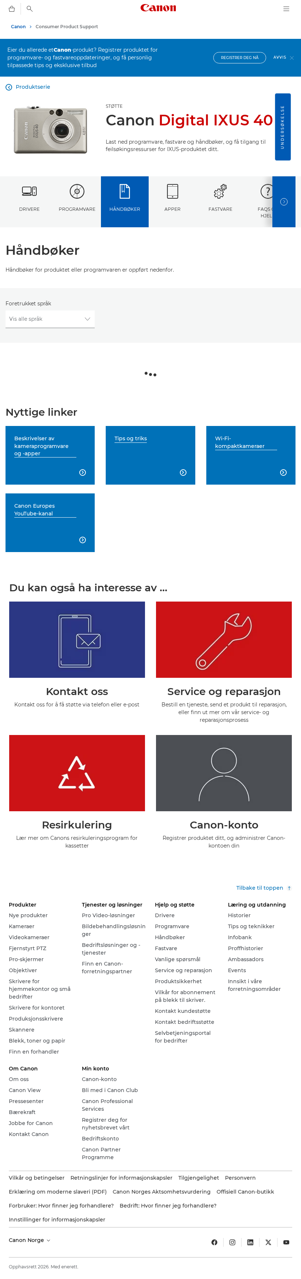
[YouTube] (286, 1242)
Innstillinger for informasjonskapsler (57, 1219)
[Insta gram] (232, 1242)
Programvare (77, 209)
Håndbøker (124, 209)
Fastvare (220, 209)
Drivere (29, 209)
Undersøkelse (282, 127)
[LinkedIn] (250, 1242)
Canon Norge (27, 1240)
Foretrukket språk (28, 303)
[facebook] (214, 1242)
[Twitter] (268, 1242)
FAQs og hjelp (268, 212)
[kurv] (12, 9)
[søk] (30, 9)
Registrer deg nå (239, 57)
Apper (172, 209)
